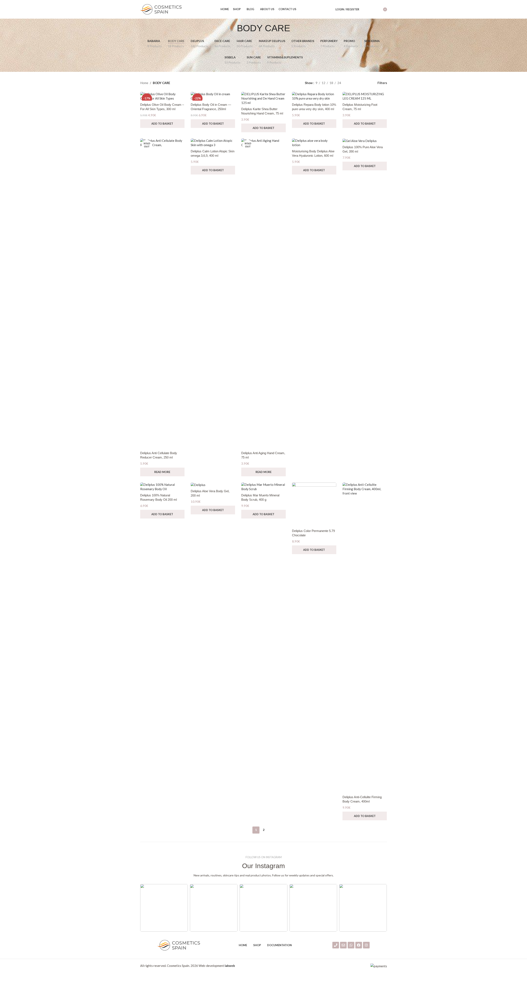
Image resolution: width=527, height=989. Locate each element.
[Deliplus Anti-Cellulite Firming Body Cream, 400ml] (364, 637)
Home (144, 83)
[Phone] (335, 945)
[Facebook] (358, 945)
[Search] (365, 9)
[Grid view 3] (351, 83)
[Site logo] (161, 9)
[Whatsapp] (351, 945)
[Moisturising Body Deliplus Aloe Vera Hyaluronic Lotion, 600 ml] (314, 142)
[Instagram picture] (164, 908)
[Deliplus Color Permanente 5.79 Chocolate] (314, 504)
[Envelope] (343, 945)
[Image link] (178, 945)
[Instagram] (366, 945)
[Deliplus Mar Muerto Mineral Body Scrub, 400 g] (263, 486)
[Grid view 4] (358, 83)
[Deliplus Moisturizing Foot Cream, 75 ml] (364, 96)
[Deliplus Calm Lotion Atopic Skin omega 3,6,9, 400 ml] (213, 142)
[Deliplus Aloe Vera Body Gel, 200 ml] (213, 484)
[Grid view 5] (365, 83)
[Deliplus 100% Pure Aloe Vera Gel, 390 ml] (364, 140)
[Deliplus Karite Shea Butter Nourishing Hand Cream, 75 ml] (263, 98)
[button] (162, 123)
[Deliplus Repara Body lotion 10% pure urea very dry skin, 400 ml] (314, 96)
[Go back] (232, 28)
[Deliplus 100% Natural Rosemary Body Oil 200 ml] (162, 486)
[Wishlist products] (372, 9)
